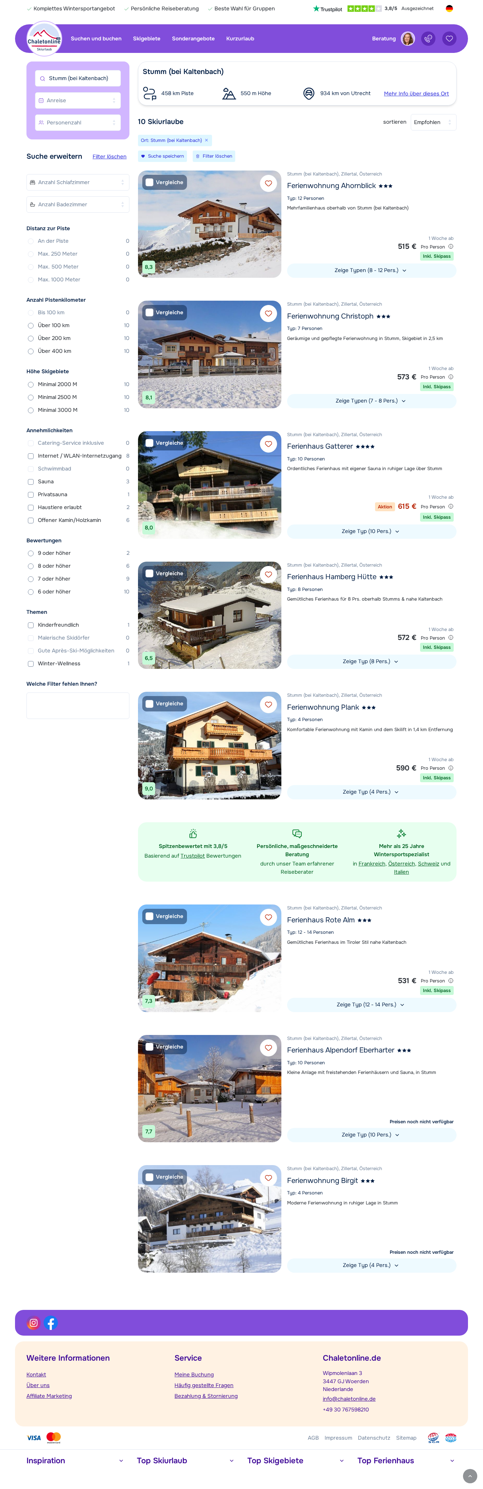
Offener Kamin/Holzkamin (83, 520)
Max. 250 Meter (83, 253)
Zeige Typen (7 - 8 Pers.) (367, 400)
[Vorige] (145, 224)
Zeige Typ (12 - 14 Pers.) (367, 1004)
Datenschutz (374, 1437)
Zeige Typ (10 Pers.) (367, 531)
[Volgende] (274, 224)
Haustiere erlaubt (83, 507)
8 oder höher (83, 566)
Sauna (83, 481)
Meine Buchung (194, 1374)
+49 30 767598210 (346, 1409)
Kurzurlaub (240, 38)
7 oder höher (83, 578)
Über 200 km (83, 338)
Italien (401, 872)
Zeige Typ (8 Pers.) (367, 661)
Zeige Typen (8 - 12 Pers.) (367, 270)
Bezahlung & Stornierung (206, 1396)
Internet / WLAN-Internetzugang (83, 455)
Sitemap (406, 1437)
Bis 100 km (83, 312)
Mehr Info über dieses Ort (416, 93)
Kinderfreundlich (83, 624)
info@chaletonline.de (349, 1398)
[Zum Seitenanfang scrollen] (470, 1476)
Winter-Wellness (83, 663)
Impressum (338, 1437)
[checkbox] (164, 182)
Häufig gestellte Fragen (203, 1385)
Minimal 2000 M (83, 384)
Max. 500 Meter (83, 266)
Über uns (38, 1385)
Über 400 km (83, 351)
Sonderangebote (193, 38)
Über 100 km (83, 325)
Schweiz (428, 863)
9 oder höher (83, 553)
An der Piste (83, 241)
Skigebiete (147, 38)
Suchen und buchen (96, 38)
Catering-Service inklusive (83, 443)
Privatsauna (83, 494)
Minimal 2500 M (83, 397)
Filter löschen (110, 156)
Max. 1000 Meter (83, 279)
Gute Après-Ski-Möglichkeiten (83, 650)
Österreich (401, 863)
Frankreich (372, 863)
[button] (297, 83)
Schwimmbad (83, 468)
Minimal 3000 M (83, 410)
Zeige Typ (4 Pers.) (367, 791)
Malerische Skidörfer (83, 637)
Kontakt (36, 1374)
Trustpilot (193, 855)
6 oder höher (83, 591)
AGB (313, 1437)
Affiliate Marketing (49, 1396)
